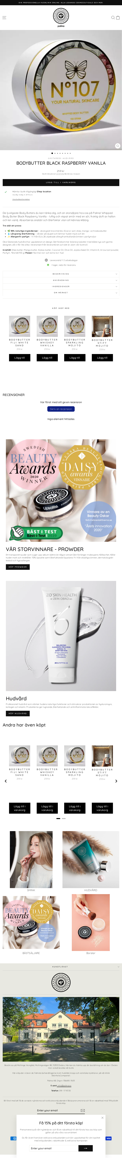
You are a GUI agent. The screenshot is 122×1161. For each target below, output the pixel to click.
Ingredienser (61, 286)
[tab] (58, 818)
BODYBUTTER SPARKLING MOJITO (74, 342)
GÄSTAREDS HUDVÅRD (61, 158)
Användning (61, 280)
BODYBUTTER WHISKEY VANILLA (47, 342)
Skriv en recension (61, 409)
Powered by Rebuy (61, 370)
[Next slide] (116, 781)
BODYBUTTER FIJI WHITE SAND (19, 342)
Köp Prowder (18, 567)
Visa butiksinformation (21, 199)
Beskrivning (61, 274)
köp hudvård (18, 713)
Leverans (60, 174)
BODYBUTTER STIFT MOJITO (102, 343)
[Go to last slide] (6, 781)
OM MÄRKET (61, 293)
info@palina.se (64, 1085)
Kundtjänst (60, 967)
